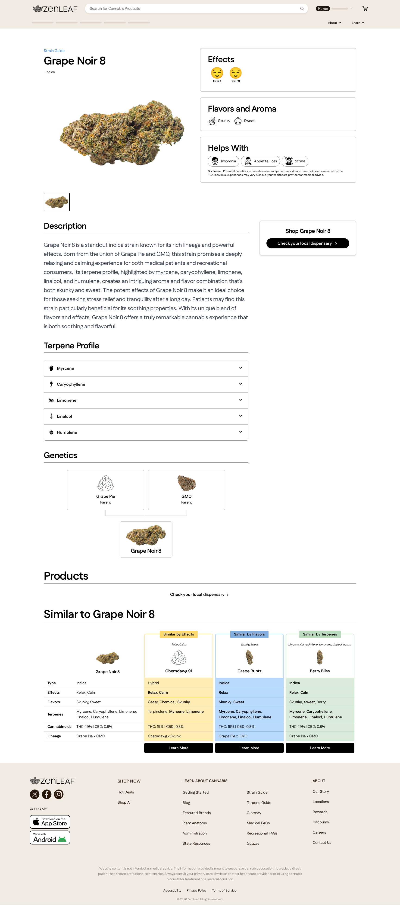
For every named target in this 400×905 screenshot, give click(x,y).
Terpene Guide (259, 802)
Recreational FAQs (262, 833)
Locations (321, 801)
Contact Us (322, 842)
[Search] (302, 8)
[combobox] (194, 8)
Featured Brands (197, 812)
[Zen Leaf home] (55, 8)
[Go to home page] (64, 780)
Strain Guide (54, 50)
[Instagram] (59, 794)
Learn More (191, 748)
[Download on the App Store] (64, 822)
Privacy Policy (196, 890)
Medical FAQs (258, 823)
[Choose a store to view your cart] (365, 8)
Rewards (320, 812)
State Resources (196, 843)
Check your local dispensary (305, 243)
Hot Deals (126, 792)
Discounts (321, 822)
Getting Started (196, 792)
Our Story (321, 791)
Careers (319, 832)
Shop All (124, 802)
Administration (195, 833)
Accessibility (172, 890)
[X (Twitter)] (35, 794)
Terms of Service (224, 890)
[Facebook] (47, 794)
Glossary (254, 812)
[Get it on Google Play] (64, 837)
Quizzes (253, 843)
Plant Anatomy (195, 823)
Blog (186, 802)
